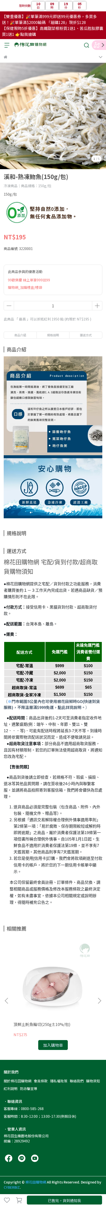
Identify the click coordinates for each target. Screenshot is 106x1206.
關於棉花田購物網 (17, 1080)
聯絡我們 (77, 1080)
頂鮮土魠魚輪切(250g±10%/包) (42, 1024)
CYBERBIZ (12, 1187)
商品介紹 (20, 335)
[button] (99, 1001)
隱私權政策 (58, 1080)
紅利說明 (11, 1088)
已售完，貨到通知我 (64, 1200)
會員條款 (41, 1080)
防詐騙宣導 (28, 1088)
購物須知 (93, 1080)
